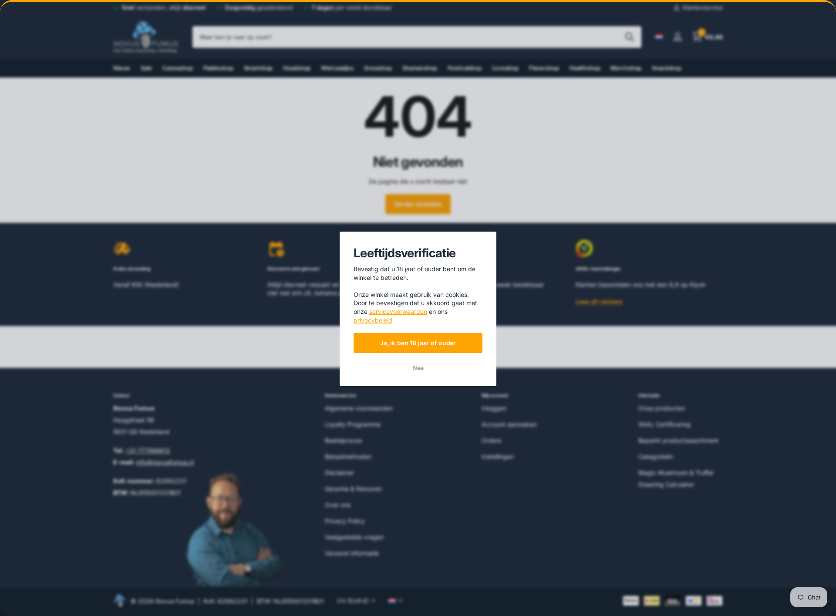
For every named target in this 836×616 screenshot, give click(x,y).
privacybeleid (373, 320)
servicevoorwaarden (398, 311)
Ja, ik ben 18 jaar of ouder (418, 343)
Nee (418, 367)
